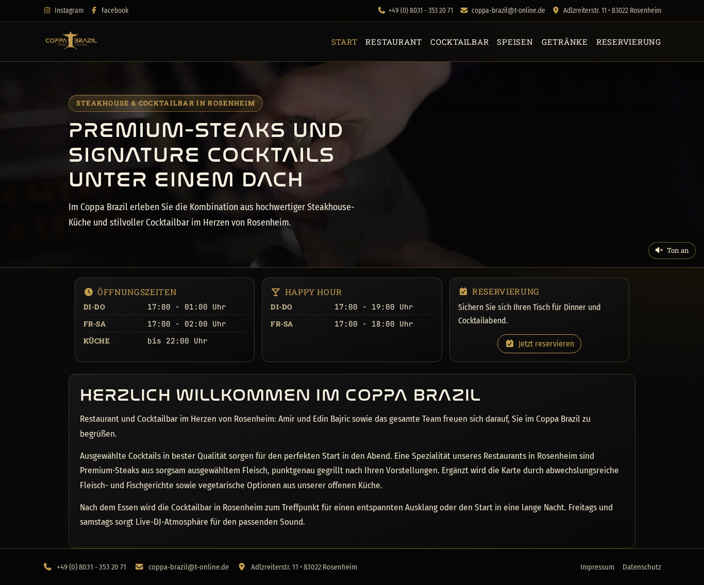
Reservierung (628, 42)
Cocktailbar (459, 42)
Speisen (515, 42)
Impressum (597, 567)
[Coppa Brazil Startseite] (70, 42)
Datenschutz (642, 567)
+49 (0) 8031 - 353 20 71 (421, 10)
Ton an (678, 250)
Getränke (565, 42)
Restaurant (393, 42)
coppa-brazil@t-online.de (508, 10)
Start (344, 42)
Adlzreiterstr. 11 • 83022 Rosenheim (612, 10)
